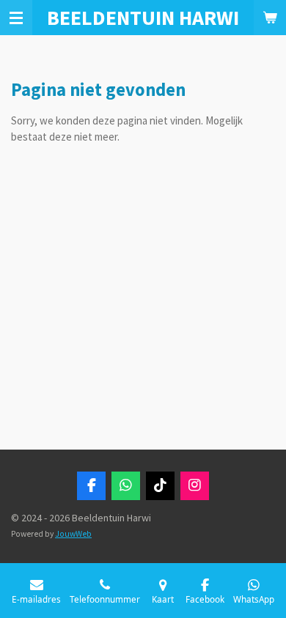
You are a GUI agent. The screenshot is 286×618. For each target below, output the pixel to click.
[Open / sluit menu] (16, 17)
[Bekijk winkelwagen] (270, 17)
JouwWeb (73, 534)
